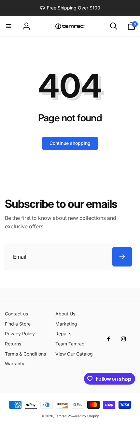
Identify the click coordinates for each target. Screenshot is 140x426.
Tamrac (61, 416)
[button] (9, 26)
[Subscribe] (122, 256)
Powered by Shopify (83, 416)
